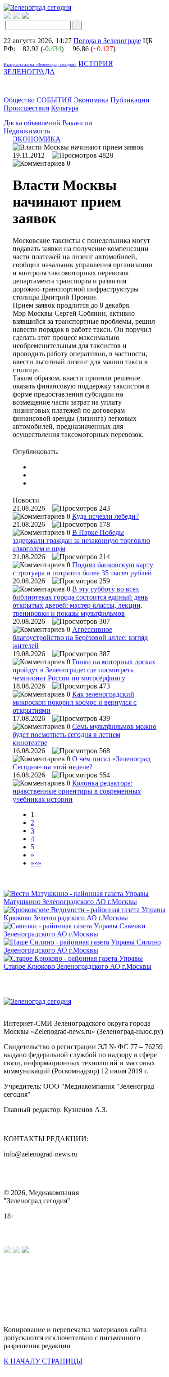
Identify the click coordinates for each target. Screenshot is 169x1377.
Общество (19, 100)
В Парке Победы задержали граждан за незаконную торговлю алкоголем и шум (81, 540)
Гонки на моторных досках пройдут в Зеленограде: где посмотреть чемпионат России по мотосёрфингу (84, 670)
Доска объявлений (32, 123)
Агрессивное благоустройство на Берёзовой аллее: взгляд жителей (80, 637)
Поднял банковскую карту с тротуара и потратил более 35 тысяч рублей (83, 569)
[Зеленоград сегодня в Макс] (31, 16)
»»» (36, 863)
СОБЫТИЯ (54, 100)
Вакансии (77, 123)
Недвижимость (27, 131)
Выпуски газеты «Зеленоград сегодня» (40, 64)
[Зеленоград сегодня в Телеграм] (16, 16)
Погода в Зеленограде (107, 40)
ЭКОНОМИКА (37, 139)
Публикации (130, 100)
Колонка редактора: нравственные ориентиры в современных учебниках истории (77, 791)
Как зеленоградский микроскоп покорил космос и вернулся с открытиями (75, 702)
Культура (64, 108)
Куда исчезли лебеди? (105, 516)
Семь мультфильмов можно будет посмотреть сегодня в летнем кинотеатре (84, 734)
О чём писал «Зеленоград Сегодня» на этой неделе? (82, 763)
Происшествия (26, 108)
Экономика (91, 100)
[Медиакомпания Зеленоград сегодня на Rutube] (7, 16)
